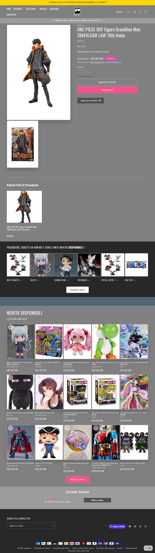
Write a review (97, 500)
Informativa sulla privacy (61, 548)
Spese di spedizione (97, 62)
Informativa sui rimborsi (42, 548)
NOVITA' (33, 280)
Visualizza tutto (77, 289)
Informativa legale (131, 548)
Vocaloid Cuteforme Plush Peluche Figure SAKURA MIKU (77, 363)
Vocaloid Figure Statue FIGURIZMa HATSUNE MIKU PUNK (134, 363)
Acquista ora (107, 89)
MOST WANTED (13, 280)
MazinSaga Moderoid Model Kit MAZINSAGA (20, 463)
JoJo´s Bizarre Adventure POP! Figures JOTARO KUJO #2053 (76, 414)
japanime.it (27, 548)
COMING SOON (60, 280)
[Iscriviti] (53, 526)
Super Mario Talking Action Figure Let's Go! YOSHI (105, 363)
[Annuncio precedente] (7, 2)
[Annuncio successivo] (147, 2)
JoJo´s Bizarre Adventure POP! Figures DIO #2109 (105, 414)
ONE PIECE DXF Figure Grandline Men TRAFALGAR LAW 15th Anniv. (22, 228)
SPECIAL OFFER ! (108, 280)
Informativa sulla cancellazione (78, 551)
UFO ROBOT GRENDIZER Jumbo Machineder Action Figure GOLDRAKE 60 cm (105, 464)
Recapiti (120, 548)
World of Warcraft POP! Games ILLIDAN (132, 463)
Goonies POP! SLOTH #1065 (44, 463)
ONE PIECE (129, 280)
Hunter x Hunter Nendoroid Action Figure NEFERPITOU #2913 (19, 363)
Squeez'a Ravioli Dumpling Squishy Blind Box (76, 464)
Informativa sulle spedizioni (105, 548)
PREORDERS (82, 280)
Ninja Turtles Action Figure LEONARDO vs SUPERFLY (47, 363)
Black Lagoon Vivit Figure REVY (45, 413)
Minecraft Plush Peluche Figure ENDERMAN (20, 413)
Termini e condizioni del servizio (83, 548)
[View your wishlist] (140, 11)
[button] (129, 12)
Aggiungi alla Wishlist (89, 100)
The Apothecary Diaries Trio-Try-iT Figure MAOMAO (133, 414)
